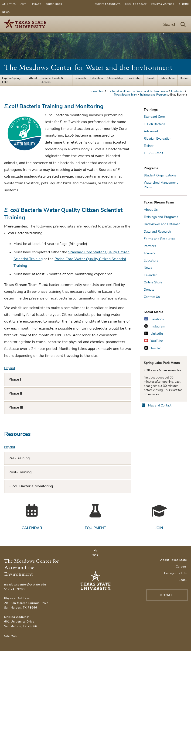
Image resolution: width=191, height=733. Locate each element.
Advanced (151, 131)
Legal (183, 580)
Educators (151, 260)
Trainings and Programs (154, 94)
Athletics (9, 4)
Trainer (148, 146)
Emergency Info (175, 573)
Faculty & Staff (136, 4)
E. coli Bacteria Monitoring (31, 486)
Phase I (15, 379)
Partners (150, 246)
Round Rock (54, 4)
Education (96, 78)
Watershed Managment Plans (161, 184)
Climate (150, 78)
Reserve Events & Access (52, 80)
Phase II (15, 393)
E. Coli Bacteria (154, 124)
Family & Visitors (162, 4)
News (6, 12)
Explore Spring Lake (11, 80)
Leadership (134, 78)
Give (23, 4)
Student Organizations (160, 175)
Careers (181, 566)
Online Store (153, 282)
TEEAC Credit (153, 153)
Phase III (16, 407)
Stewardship (115, 78)
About (33, 78)
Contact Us (152, 297)
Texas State (97, 91)
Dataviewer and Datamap (162, 224)
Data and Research (157, 231)
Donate (184, 78)
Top (95, 555)
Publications (167, 78)
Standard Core (154, 116)
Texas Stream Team (125, 94)
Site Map (10, 636)
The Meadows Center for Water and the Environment (88, 67)
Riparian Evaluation (157, 138)
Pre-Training (19, 458)
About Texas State (173, 560)
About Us (151, 209)
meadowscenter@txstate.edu (25, 584)
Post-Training (20, 472)
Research (80, 78)
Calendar (150, 275)
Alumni (184, 4)
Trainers (149, 253)
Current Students (108, 4)
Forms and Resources (159, 239)
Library (36, 4)
